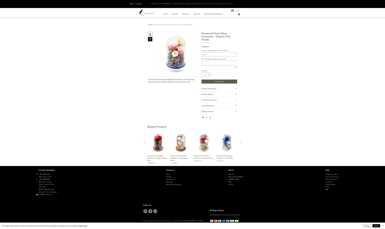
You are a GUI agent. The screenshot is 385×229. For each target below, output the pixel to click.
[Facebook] (150, 211)
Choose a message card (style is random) (215, 50)
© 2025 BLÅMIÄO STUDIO (193, 221)
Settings (367, 226)
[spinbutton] (206, 74)
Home (150, 25)
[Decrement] (203, 74)
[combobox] (219, 54)
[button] (239, 14)
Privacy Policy (83, 226)
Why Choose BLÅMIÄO (235, 177)
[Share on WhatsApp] (206, 117)
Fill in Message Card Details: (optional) (214, 59)
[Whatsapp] (155, 211)
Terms (152, 221)
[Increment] (209, 74)
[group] (192, 148)
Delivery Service (331, 179)
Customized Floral (332, 177)
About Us (231, 174)
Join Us (230, 184)
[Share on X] (210, 117)
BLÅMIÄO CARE (233, 179)
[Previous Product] (144, 142)
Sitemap (177, 221)
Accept (376, 226)
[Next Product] (240, 142)
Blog (229, 182)
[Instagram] (145, 211)
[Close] (382, 225)
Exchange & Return (164, 221)
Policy (145, 221)
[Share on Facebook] (203, 117)
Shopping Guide (331, 174)
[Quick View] (158, 142)
